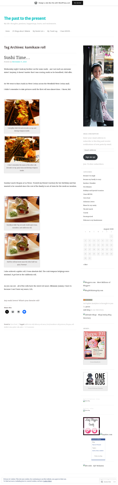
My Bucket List (38, 31)
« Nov (85, 264)
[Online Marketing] (87, 300)
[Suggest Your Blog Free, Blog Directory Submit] (86, 400)
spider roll (15, 327)
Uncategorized (88, 216)
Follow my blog (98, 456)
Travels (85, 213)
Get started (77, 3)
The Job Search (88, 209)
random (101, 450)
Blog (84, 399)
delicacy (37, 324)
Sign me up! (90, 157)
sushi (21, 327)
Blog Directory (92, 399)
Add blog (86, 310)
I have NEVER (87, 194)
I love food (13, 324)
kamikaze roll (54, 324)
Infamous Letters (88, 202)
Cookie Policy (47, 481)
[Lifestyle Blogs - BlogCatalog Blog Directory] (98, 318)
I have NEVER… (65, 31)
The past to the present (25, 18)
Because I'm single (89, 176)
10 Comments (29, 327)
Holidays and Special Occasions (93, 190)
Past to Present (96, 444)
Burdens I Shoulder (89, 183)
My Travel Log (52, 31)
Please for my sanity (89, 205)
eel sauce (43, 324)
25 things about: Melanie (21, 31)
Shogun (68, 324)
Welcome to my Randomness (92, 220)
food (48, 324)
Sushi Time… (17, 57)
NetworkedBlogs (96, 439)
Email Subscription (90, 134)
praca (88, 307)
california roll (29, 324)
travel (93, 450)
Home (7, 31)
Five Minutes (87, 187)
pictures (62, 324)
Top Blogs (98, 399)
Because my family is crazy (92, 179)
